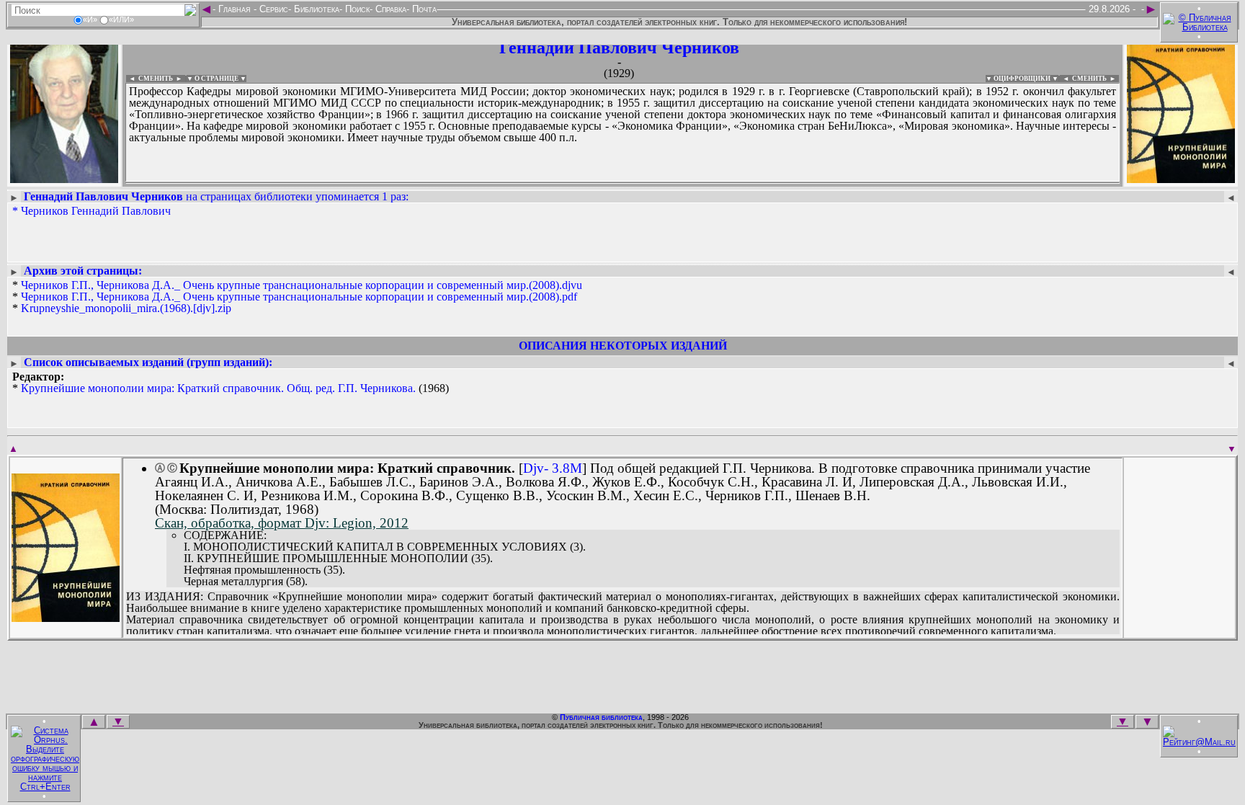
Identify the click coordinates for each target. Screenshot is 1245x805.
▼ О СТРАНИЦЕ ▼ (216, 78)
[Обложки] (1181, 178)
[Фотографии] (64, 178)
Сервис (272, 9)
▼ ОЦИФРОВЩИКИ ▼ (1022, 78)
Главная (234, 9)
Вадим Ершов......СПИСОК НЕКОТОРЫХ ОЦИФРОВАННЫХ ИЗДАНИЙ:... (475, 183)
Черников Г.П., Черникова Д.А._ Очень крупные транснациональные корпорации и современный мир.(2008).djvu (301, 285)
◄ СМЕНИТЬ (149, 78)
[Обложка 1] (66, 617)
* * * (297, 297)
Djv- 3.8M (552, 468)
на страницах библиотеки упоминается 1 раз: (216, 196)
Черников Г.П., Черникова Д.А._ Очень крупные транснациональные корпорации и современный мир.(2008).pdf (299, 296)
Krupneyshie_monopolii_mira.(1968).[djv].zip (126, 308)
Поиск (356, 9)
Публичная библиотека (601, 717)
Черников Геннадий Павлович (96, 211)
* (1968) (230, 382)
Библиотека (315, 9)
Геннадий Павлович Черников (619, 47)
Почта (423, 9)
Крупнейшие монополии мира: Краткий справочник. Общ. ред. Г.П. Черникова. (218, 388)
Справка (389, 9)
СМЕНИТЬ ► (1095, 78)
